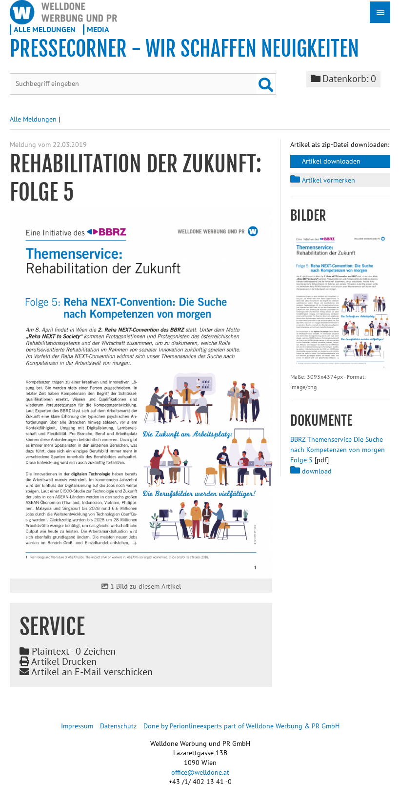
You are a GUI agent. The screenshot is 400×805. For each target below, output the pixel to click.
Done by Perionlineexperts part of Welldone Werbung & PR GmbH (241, 726)
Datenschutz (118, 726)
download (316, 471)
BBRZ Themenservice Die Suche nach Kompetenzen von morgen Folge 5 (337, 449)
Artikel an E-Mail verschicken (91, 671)
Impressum (77, 726)
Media (98, 29)
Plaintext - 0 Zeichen (72, 651)
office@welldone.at (200, 772)
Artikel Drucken (63, 661)
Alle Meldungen (45, 29)
